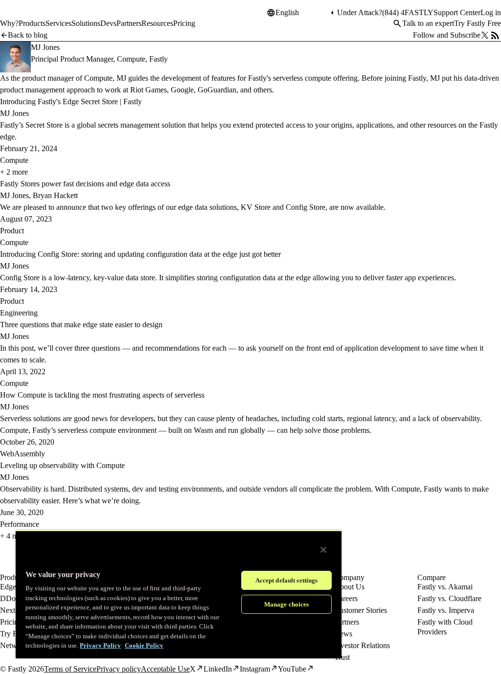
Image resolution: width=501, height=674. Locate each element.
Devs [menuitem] (108, 23)
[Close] (323, 550)
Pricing (11, 622)
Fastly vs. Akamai (445, 587)
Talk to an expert (428, 23)
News (343, 633)
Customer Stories (360, 610)
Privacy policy (118, 669)
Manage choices (286, 604)
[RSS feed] (495, 35)
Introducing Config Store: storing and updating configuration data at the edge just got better (140, 254)
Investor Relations (362, 645)
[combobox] (302, 13)
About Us (349, 587)
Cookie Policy (144, 645)
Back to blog (27, 35)
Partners (346, 622)
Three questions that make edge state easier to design (81, 324)
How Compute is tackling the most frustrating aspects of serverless (102, 395)
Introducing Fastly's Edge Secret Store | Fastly (71, 101)
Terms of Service (70, 669)
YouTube (292, 669)
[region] (179, 594)
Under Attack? (359, 12)
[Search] (397, 23)
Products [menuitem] (32, 23)
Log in (490, 12)
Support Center (456, 12)
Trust (342, 657)
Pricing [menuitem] (184, 23)
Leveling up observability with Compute (62, 465)
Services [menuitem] (58, 23)
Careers (346, 598)
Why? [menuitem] (9, 23)
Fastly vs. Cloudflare (449, 598)
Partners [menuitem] (128, 23)
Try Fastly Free (477, 23)
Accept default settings (286, 580)
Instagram (255, 669)
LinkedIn (218, 669)
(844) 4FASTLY (407, 12)
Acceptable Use (165, 669)
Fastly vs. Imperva (445, 610)
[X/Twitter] (484, 35)
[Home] (25, 16)
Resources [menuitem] (157, 23)
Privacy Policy (100, 645)
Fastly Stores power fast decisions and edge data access (85, 184)
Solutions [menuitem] (85, 23)
